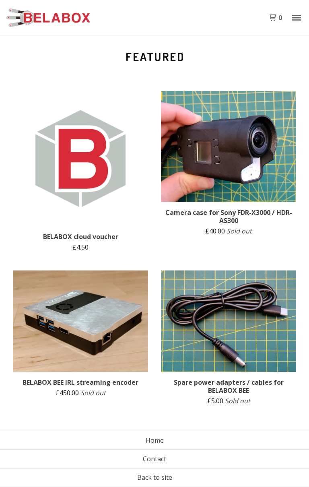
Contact (154, 458)
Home (155, 440)
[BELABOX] (48, 17)
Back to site (154, 477)
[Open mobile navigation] (296, 17)
